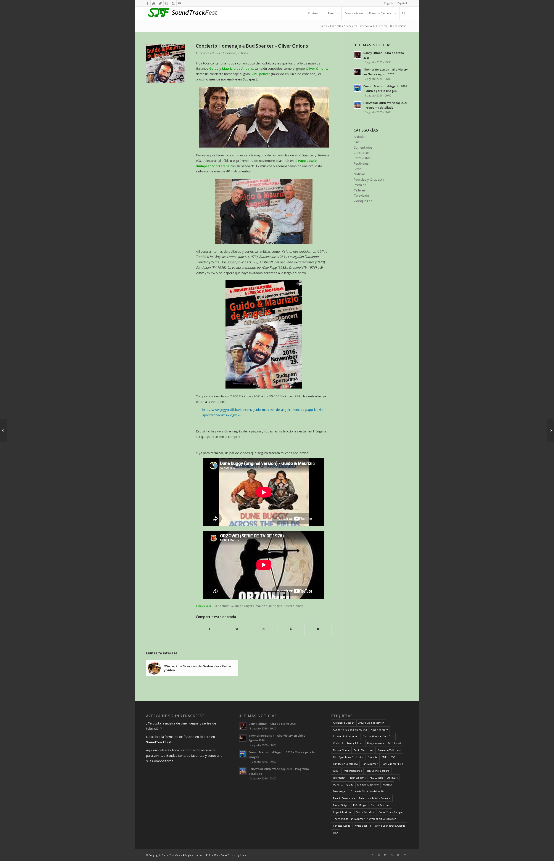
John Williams (358, 777)
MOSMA (387, 784)
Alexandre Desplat (343, 722)
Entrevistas (362, 158)
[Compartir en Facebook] (209, 629)
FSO (393, 757)
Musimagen (339, 791)
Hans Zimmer (370, 763)
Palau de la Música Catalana (375, 798)
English (388, 3)
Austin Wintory (379, 729)
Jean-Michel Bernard (378, 770)
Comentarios (363, 147)
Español (402, 3)
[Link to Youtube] (154, 3)
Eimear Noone (341, 750)
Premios (360, 185)
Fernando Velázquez (389, 750)
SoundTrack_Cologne (391, 812)
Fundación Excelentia (345, 763)
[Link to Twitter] (160, 3)
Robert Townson (380, 805)
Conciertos (229, 53)
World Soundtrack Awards (390, 825)
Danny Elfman (355, 743)
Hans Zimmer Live (392, 763)
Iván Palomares (353, 770)
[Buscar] (403, 13)
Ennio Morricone (363, 750)
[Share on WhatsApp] (263, 629)
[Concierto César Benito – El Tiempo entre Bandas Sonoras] (550, 430)
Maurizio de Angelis (269, 606)
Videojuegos (363, 201)
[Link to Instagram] (167, 3)
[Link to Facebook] (147, 3)
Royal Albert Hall (342, 812)
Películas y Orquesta (369, 179)
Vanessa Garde (341, 825)
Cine (357, 142)
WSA (335, 832)
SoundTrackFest (365, 812)
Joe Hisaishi (339, 777)
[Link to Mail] (180, 3)
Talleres (360, 190)
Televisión (361, 195)
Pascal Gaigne (341, 805)
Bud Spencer (220, 606)
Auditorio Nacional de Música (350, 729)
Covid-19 (338, 743)
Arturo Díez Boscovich (371, 722)
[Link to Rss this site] (173, 3)
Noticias (243, 53)
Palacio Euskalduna (344, 798)
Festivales (361, 163)
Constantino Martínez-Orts (378, 736)
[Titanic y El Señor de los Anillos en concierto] (3, 430)
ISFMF (336, 770)
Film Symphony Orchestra (348, 757)
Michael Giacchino (368, 784)
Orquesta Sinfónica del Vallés (367, 791)
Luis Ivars (392, 777)
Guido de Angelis (242, 606)
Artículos (360, 136)
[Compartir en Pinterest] (290, 629)
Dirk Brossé (394, 743)
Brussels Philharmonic (346, 736)
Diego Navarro (375, 743)
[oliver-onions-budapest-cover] (165, 63)
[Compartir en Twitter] (236, 629)
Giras (357, 169)
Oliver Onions (293, 606)
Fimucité (372, 757)
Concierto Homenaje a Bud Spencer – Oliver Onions (252, 46)
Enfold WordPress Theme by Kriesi (226, 855)
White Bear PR (362, 825)
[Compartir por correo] (317, 629)
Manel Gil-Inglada (343, 784)
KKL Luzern (376, 777)
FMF (384, 757)
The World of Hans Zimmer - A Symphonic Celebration (364, 818)
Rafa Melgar (360, 805)
